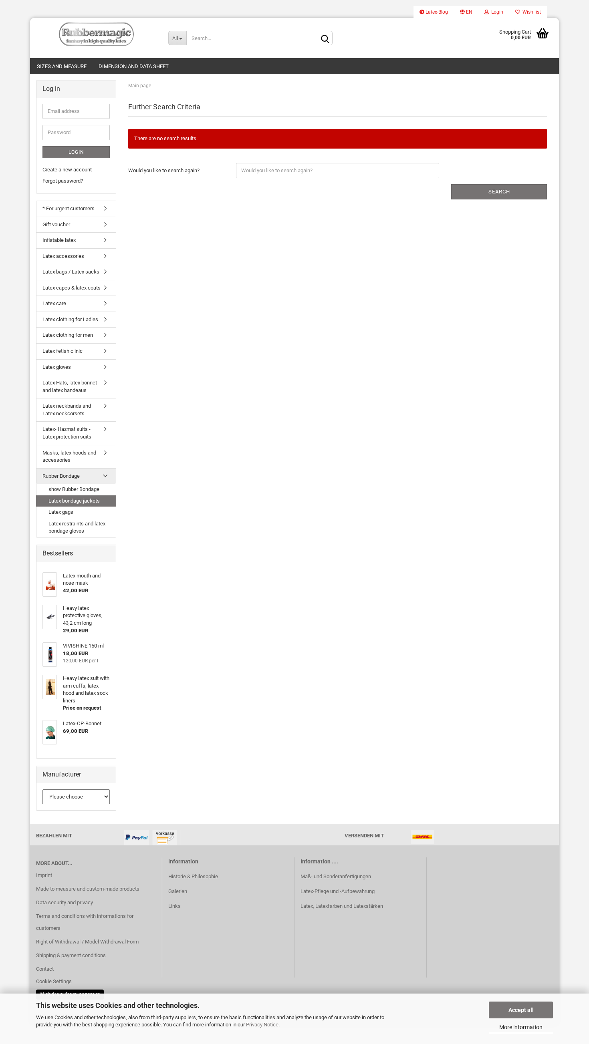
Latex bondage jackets (74, 501)
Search (499, 192)
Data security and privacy (64, 902)
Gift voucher (56, 224)
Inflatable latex (59, 240)
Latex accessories (63, 256)
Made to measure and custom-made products (87, 889)
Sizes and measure (62, 66)
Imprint (44, 875)
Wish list (530, 12)
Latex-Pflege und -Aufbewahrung (338, 891)
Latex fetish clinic (62, 351)
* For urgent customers (68, 208)
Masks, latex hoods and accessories (69, 456)
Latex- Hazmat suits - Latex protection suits (66, 433)
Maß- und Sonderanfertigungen (336, 876)
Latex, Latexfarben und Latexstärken (342, 906)
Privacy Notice (262, 1025)
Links (174, 906)
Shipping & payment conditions (71, 955)
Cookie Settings (54, 981)
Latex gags (60, 512)
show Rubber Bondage (73, 489)
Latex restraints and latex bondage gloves (76, 527)
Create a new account (67, 170)
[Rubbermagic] (96, 34)
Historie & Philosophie (193, 876)
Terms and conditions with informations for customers (84, 922)
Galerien (177, 891)
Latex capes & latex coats (71, 288)
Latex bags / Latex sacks (70, 272)
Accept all (521, 1010)
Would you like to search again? (164, 170)
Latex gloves (56, 367)
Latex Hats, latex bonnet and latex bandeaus (69, 386)
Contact (45, 969)
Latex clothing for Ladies (70, 319)
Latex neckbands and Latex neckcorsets (66, 409)
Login (496, 12)
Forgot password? (62, 181)
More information (521, 1027)
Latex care (54, 303)
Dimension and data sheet (134, 66)
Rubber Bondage (61, 476)
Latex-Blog (436, 12)
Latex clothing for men (67, 335)
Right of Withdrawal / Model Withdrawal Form (87, 942)
